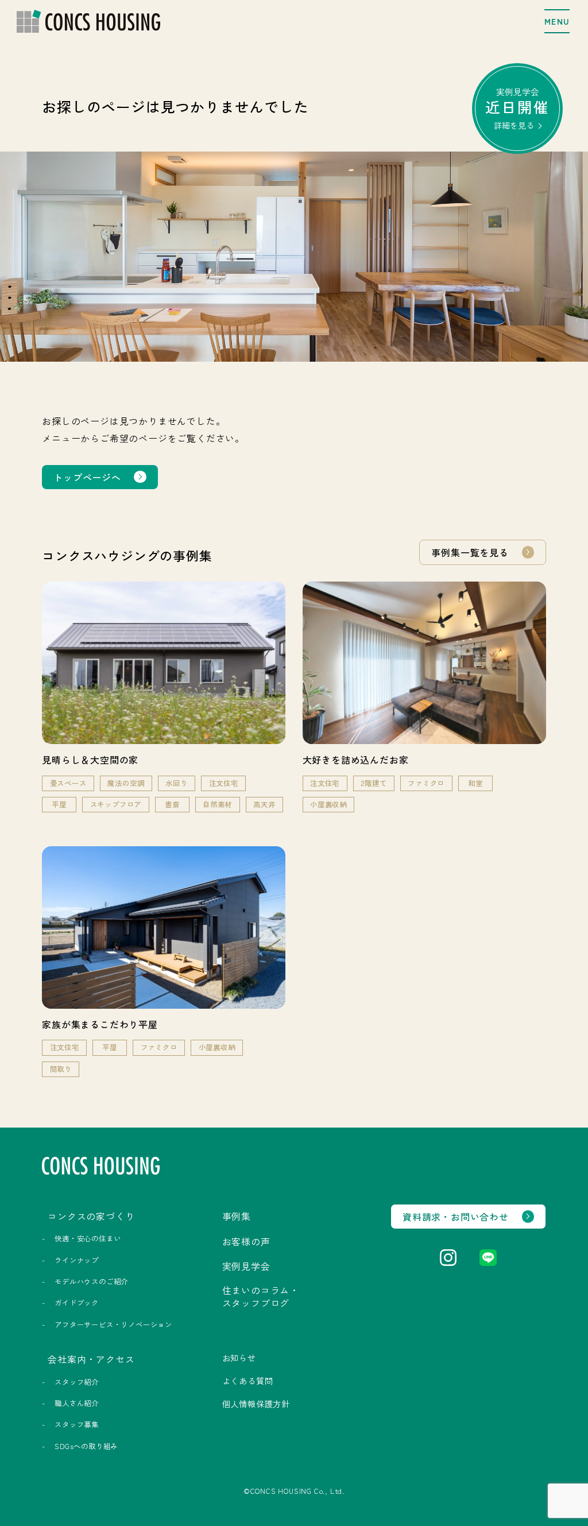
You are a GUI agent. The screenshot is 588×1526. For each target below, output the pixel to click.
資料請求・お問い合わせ (456, 1216)
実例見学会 (517, 108)
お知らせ (239, 1358)
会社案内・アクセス (91, 1359)
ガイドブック (77, 1303)
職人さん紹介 (77, 1403)
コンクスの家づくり (91, 1216)
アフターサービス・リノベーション (113, 1324)
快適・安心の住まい (88, 1238)
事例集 (236, 1216)
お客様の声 (246, 1241)
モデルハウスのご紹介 (91, 1281)
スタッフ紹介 (77, 1382)
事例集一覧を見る (469, 552)
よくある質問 (247, 1380)
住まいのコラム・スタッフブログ (260, 1296)
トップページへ (87, 477)
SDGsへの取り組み (86, 1446)
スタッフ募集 (77, 1424)
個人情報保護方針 (256, 1403)
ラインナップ (77, 1260)
